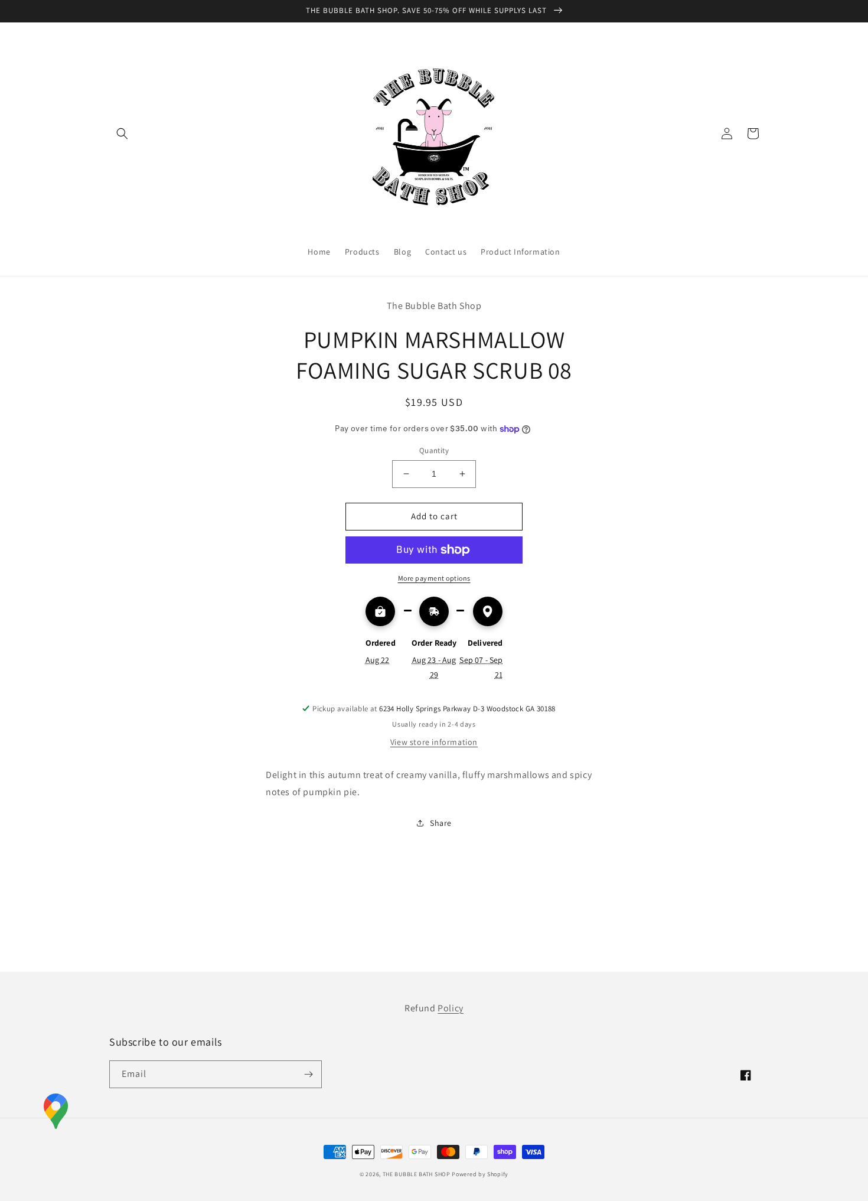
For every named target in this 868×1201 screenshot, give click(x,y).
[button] (122, 134)
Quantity (434, 450)
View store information (434, 742)
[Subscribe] (308, 1074)
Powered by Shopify (480, 1174)
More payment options (434, 578)
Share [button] (441, 823)
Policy (451, 1008)
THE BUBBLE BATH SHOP (417, 1174)
